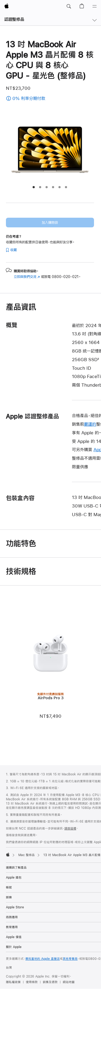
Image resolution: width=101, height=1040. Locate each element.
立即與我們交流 (27, 277)
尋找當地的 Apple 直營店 (42, 958)
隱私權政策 (13, 982)
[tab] (34, 187)
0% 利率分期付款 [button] (42, 99)
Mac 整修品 (26, 855)
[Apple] (8, 854)
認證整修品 (14, 19)
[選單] (94, 6)
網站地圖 (69, 982)
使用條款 (32, 982)
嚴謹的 (90, 424)
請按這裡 (70, 828)
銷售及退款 (50, 982)
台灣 (9, 967)
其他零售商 (70, 958)
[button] (68, 6)
